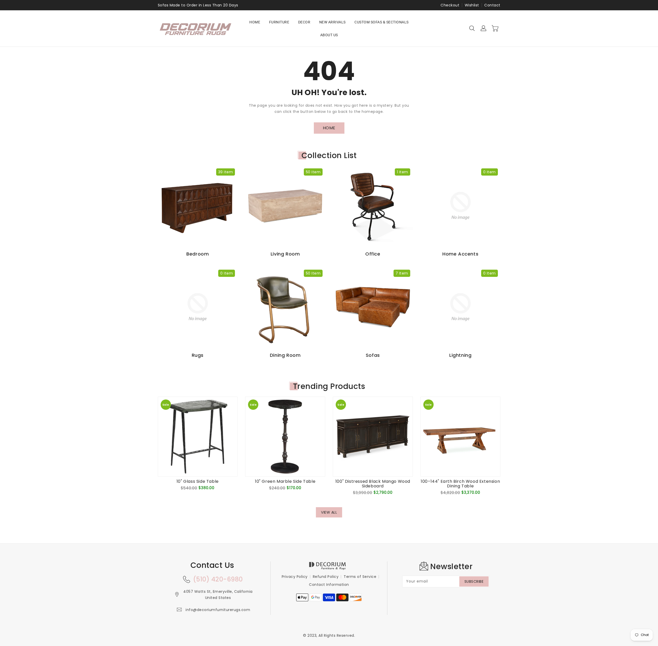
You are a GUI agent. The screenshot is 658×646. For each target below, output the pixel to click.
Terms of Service (360, 576)
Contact (492, 5)
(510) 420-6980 (218, 579)
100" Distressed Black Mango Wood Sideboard (372, 483)
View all (329, 512)
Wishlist (472, 5)
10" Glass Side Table (198, 481)
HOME (329, 128)
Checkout (450, 5)
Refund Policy (326, 576)
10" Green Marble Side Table (285, 481)
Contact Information (329, 584)
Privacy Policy (295, 576)
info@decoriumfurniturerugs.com (218, 609)
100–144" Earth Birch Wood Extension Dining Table (460, 483)
